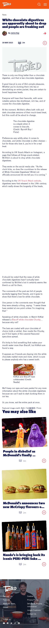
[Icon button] (45, 33)
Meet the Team (9, 603)
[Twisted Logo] (6, 4)
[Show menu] (45, 4)
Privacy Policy (32, 600)
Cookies (30, 596)
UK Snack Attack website (29, 180)
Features (6, 600)
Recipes (6, 596)
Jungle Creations (34, 610)
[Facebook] (8, 623)
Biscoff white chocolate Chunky (26, 319)
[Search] (39, 4)
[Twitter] (11, 623)
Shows (5, 607)
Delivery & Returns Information (34, 605)
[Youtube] (4, 623)
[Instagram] (19, 623)
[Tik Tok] (15, 623)
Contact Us (31, 614)
